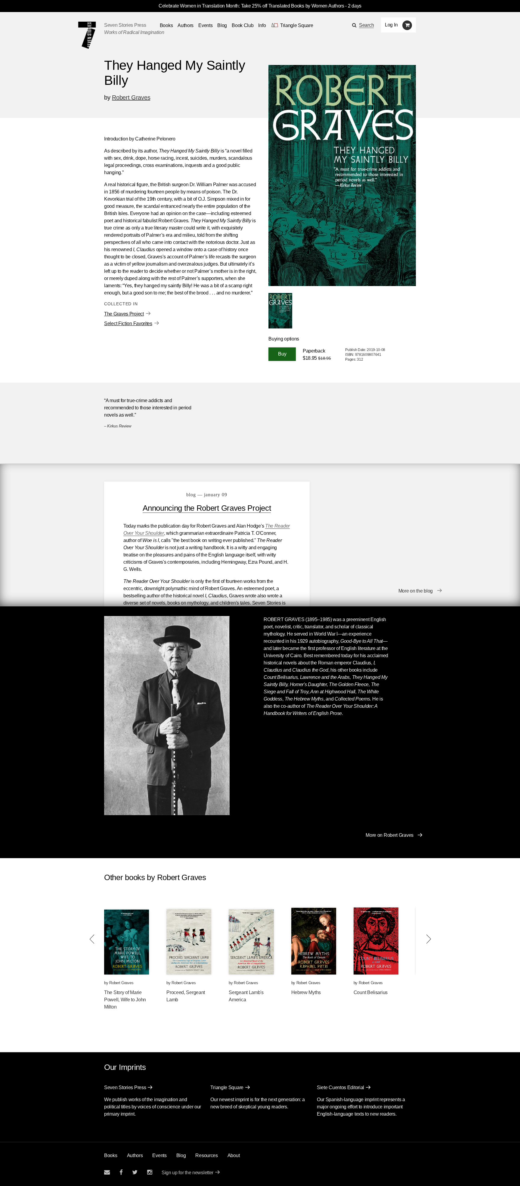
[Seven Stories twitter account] (135, 1172)
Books (110, 1155)
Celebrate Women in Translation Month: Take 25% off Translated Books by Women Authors (251, 5)
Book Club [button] (242, 25)
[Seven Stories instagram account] (149, 1172)
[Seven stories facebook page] (121, 1172)
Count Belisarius (371, 992)
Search (366, 25)
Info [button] (262, 25)
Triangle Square (226, 1087)
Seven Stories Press (125, 25)
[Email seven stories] (107, 1172)
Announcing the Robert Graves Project (207, 508)
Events (205, 25)
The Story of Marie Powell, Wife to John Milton (125, 999)
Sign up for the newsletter (187, 1172)
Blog (222, 25)
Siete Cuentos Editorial (340, 1087)
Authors (185, 25)
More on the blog (415, 590)
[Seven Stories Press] (87, 35)
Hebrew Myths (306, 992)
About (234, 1155)
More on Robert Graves (389, 835)
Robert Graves (131, 97)
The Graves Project (124, 313)
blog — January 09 (206, 494)
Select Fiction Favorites (128, 323)
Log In (391, 24)
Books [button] (166, 25)
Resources (206, 1155)
